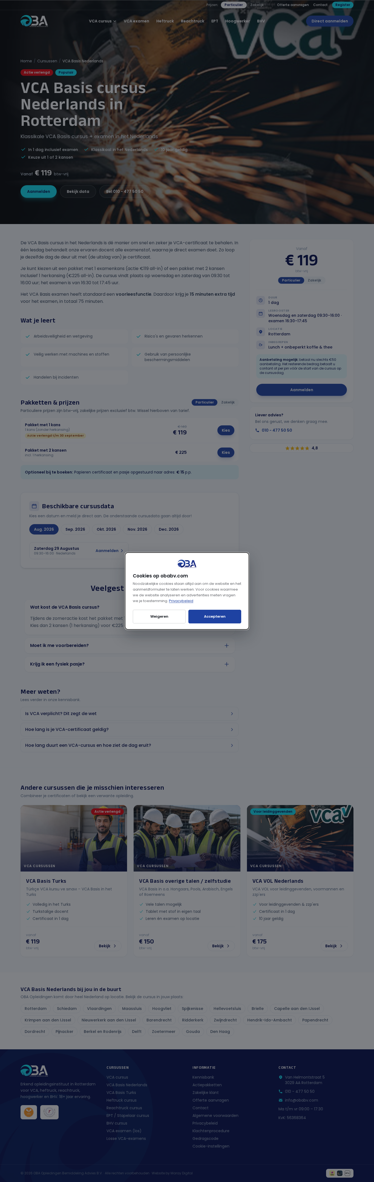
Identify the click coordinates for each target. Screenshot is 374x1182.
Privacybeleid (181, 600)
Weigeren (159, 616)
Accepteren (215, 616)
